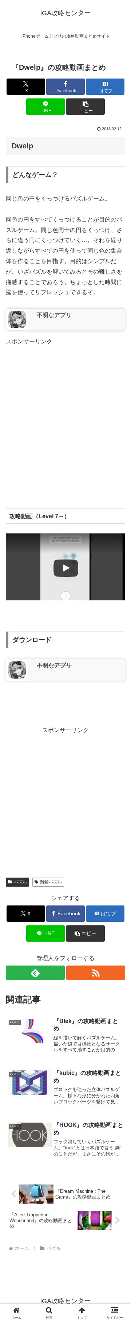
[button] (85, 106)
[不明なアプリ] (17, 319)
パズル (20, 881)
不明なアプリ (54, 315)
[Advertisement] (65, 412)
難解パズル (51, 881)
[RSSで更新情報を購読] (95, 973)
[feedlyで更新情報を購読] (35, 973)
